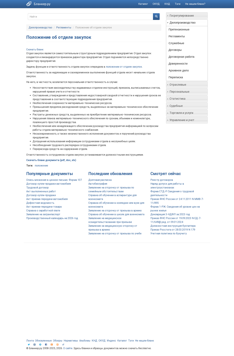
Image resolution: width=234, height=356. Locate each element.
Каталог (143, 3)
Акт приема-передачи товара (44, 206)
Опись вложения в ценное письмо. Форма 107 (54, 179)
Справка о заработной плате (43, 210)
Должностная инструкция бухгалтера (172, 225)
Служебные (176, 43)
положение (41, 165)
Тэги (177, 3)
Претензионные (179, 29)
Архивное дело (179, 70)
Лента (30, 340)
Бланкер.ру (42, 4)
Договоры (175, 49)
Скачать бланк (34, 49)
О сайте (67, 348)
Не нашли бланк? (195, 3)
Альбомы (84, 340)
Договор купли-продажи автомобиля (48, 183)
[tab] (187, 15)
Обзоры (57, 340)
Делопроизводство (40, 27)
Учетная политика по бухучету (168, 233)
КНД (167, 3)
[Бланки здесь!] (30, 3)
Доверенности (178, 63)
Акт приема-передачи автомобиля (47, 199)
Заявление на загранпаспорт (43, 214)
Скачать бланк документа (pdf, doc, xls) (51, 160)
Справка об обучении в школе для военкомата (116, 214)
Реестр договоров (161, 179)
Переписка (176, 77)
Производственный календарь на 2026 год (52, 218)
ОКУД (156, 3)
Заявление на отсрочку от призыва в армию (115, 210)
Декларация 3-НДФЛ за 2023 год (170, 214)
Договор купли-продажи (41, 195)
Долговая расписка (100, 179)
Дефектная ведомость (40, 202)
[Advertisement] (117, 270)
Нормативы (71, 340)
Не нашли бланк (144, 340)
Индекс (111, 340)
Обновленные (43, 340)
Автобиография (97, 183)
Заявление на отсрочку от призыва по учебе (115, 233)
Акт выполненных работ (41, 191)
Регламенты (63, 27)
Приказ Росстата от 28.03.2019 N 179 (172, 229)
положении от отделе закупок (124, 66)
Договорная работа (181, 56)
